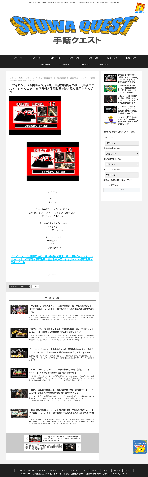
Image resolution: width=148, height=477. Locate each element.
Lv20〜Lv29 (51, 470)
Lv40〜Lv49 (73, 470)
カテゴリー (108, 137)
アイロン (36, 286)
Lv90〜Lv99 (128, 470)
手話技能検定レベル (112, 159)
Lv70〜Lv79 (106, 470)
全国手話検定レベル (112, 148)
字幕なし (114, 184)
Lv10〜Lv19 (14, 286)
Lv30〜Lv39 (62, 470)
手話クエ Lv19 (25, 286)
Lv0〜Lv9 (30, 470)
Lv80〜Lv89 (117, 470)
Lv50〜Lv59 (84, 470)
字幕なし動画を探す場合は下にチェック (121, 180)
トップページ (20, 470)
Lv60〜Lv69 (95, 470)
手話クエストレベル (112, 169)
